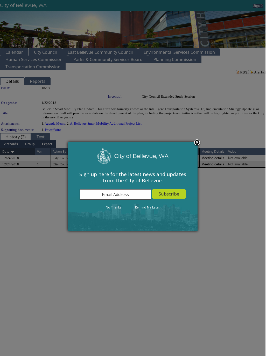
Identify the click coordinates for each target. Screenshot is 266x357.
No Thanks (113, 207)
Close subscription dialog (197, 143)
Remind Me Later (147, 207)
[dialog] (133, 186)
